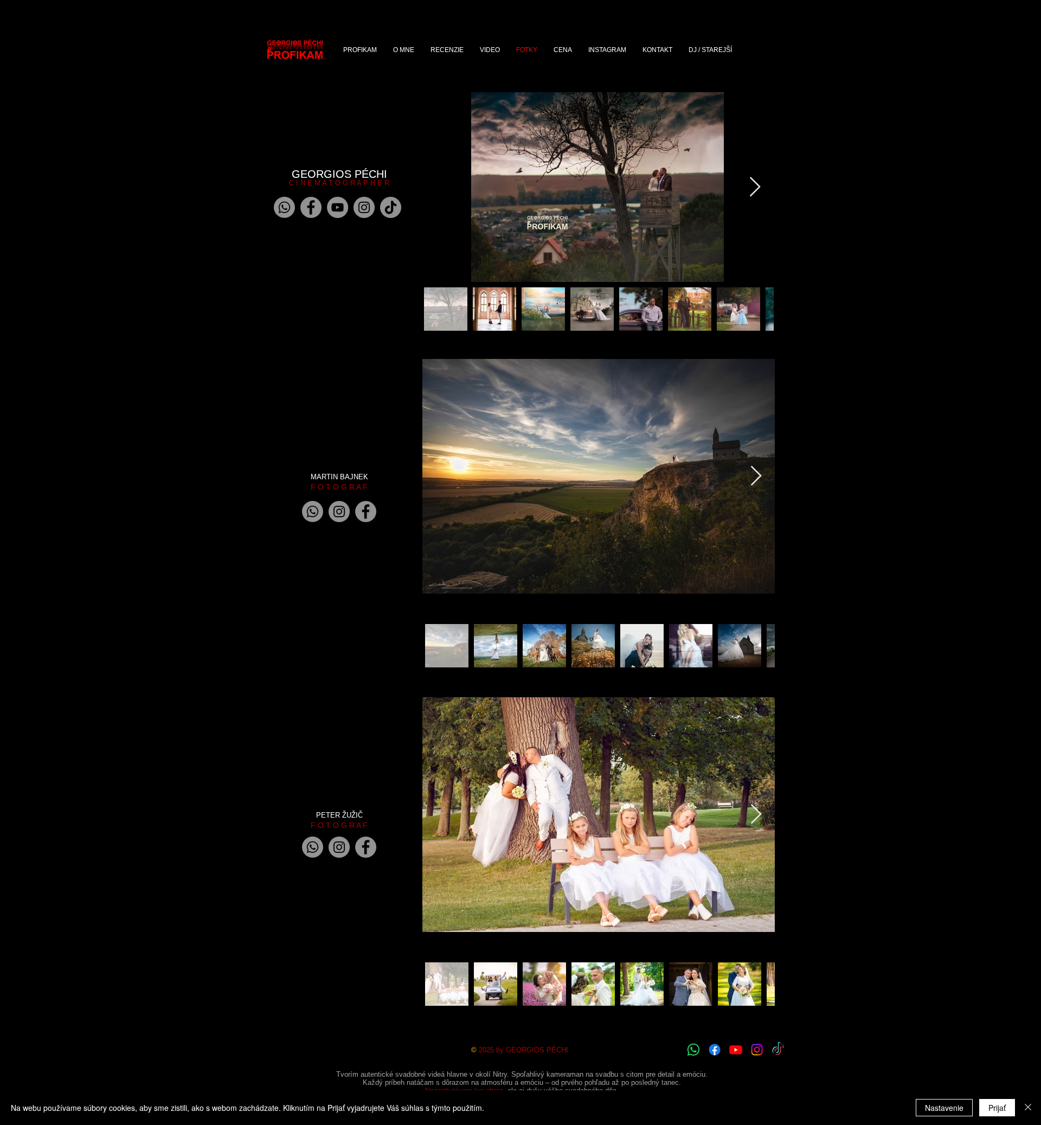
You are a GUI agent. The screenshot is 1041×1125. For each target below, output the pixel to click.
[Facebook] (311, 207)
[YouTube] (337, 207)
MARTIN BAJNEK (339, 477)
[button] (490, 50)
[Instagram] (364, 207)
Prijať (997, 1107)
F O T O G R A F (339, 487)
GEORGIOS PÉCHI (339, 174)
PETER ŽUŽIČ (339, 815)
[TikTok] (390, 207)
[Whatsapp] (284, 207)
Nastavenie (944, 1107)
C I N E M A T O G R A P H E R (339, 183)
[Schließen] (1027, 1107)
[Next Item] (755, 187)
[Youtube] (735, 1049)
